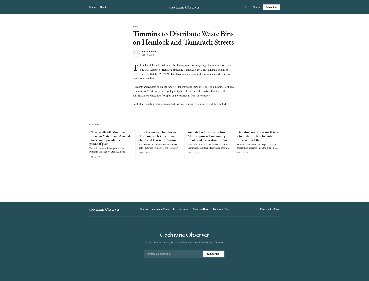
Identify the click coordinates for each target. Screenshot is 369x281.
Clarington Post (221, 209)
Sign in (256, 7)
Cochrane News (200, 209)
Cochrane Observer (184, 7)
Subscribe (271, 7)
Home (92, 7)
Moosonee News (160, 209)
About (103, 7)
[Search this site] (246, 7)
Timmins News (180, 209)
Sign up (144, 209)
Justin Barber (149, 51)
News (135, 26)
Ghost (276, 209)
